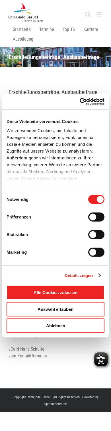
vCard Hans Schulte (26, 349)
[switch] (96, 217)
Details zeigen (79, 275)
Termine (46, 29)
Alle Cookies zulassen (55, 292)
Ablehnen (55, 325)
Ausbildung (23, 39)
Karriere (90, 29)
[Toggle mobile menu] (99, 14)
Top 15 (69, 29)
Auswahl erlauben (55, 309)
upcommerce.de (55, 404)
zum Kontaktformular (28, 356)
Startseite (22, 29)
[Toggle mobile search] (88, 14)
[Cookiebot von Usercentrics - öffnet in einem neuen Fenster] (79, 101)
